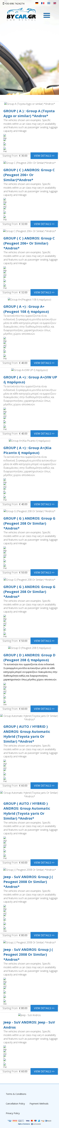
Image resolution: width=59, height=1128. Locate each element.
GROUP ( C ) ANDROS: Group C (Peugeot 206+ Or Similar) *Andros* (29, 243)
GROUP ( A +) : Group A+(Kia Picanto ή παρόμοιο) (27, 450)
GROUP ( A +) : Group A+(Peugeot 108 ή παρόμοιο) (26, 309)
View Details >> (44, 155)
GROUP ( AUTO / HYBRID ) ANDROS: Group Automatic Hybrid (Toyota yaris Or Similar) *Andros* (26, 734)
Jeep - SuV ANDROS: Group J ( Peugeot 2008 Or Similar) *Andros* (28, 881)
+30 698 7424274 (14, 3)
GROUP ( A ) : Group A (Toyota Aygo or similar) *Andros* (29, 113)
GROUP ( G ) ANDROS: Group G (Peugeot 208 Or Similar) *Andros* (29, 523)
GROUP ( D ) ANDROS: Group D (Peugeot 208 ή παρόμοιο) (29, 657)
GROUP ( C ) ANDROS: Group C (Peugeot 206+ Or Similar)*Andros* (29, 174)
